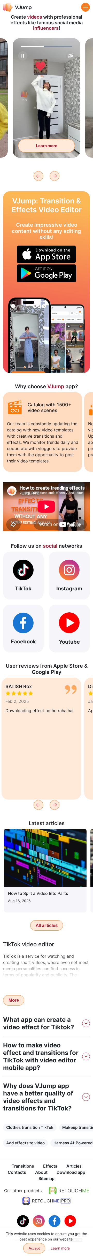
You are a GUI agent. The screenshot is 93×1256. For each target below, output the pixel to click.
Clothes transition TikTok (29, 1127)
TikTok (23, 588)
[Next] (54, 176)
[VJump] (17, 7)
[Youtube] (70, 1220)
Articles (74, 1166)
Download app (71, 1172)
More (14, 1000)
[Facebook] (55, 1220)
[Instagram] (39, 1220)
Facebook (23, 641)
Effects (50, 1166)
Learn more (46, 145)
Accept (34, 1248)
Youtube (69, 642)
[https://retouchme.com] (69, 1190)
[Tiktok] (23, 1220)
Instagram (69, 588)
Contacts (17, 1172)
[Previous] (38, 176)
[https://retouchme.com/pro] (46, 1201)
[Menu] (85, 7)
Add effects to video (25, 1142)
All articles (47, 925)
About (41, 1172)
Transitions (23, 1166)
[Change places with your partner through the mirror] (29, 335)
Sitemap (46, 1178)
